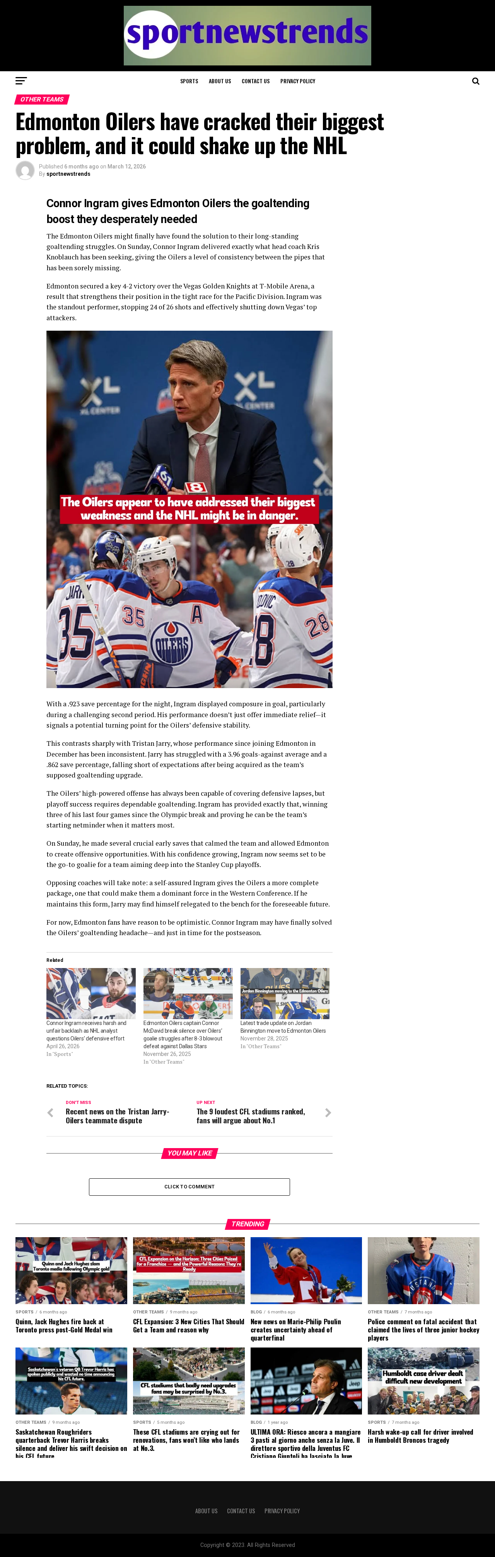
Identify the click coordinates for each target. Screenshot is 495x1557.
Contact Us (256, 81)
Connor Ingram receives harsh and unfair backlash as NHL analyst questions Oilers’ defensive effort (86, 1031)
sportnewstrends (68, 174)
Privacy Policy (297, 81)
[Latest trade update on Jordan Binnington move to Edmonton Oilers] (285, 993)
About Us (220, 81)
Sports (189, 81)
